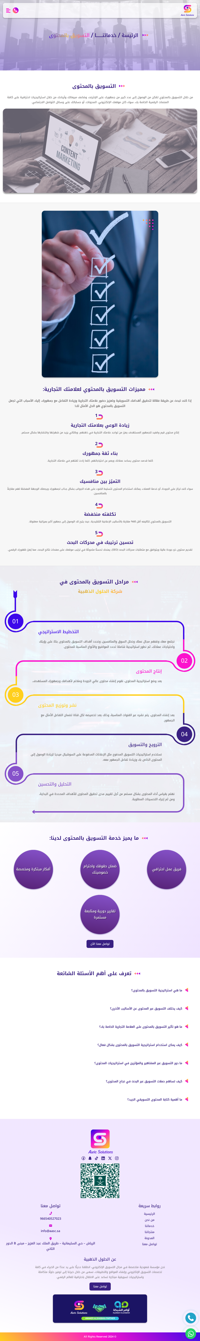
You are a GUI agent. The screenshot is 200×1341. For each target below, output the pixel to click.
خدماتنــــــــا (106, 35)
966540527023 (50, 1219)
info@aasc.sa (50, 1231)
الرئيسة (130, 35)
